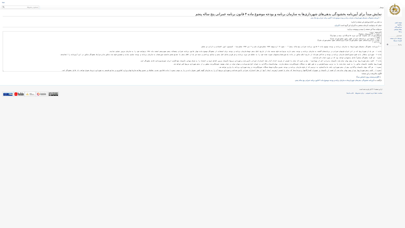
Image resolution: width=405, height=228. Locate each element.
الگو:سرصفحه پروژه (372, 77)
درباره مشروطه (359, 93)
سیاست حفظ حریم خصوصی (374, 93)
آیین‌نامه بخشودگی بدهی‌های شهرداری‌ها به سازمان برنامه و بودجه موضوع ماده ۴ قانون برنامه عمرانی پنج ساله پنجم (345, 18)
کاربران (337, 25)
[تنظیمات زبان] (387, 44)
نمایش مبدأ (360, 77)
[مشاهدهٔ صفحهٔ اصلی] (394, 9)
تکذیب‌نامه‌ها (350, 93)
